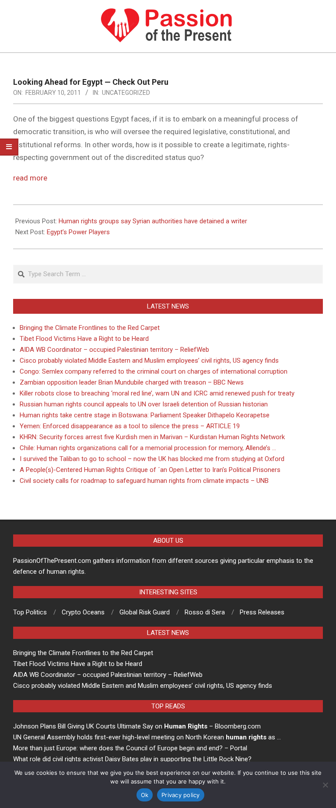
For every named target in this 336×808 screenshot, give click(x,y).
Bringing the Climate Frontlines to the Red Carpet (90, 328)
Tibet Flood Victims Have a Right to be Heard (84, 339)
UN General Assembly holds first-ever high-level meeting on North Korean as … (147, 737)
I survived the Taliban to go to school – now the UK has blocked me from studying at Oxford (152, 459)
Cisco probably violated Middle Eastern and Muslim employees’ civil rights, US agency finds (149, 360)
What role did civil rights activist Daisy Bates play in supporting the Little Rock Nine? (132, 759)
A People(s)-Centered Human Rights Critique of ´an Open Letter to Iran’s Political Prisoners (150, 470)
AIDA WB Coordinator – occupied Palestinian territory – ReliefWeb (114, 350)
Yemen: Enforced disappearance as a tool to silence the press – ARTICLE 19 (130, 426)
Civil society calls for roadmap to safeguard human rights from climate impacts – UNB (144, 481)
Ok (145, 794)
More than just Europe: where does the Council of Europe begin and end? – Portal (130, 748)
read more (30, 177)
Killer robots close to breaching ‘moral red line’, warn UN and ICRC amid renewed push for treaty (157, 393)
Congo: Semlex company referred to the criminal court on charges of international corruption (153, 371)
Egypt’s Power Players (78, 232)
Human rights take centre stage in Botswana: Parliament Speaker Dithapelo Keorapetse (145, 415)
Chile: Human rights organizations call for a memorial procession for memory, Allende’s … (148, 448)
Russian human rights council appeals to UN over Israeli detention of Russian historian (144, 404)
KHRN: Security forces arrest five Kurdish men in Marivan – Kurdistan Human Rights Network (152, 437)
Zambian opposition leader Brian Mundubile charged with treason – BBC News (132, 382)
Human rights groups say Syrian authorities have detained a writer (153, 221)
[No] (325, 784)
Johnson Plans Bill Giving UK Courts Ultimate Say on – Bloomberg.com (137, 726)
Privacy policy (180, 794)
